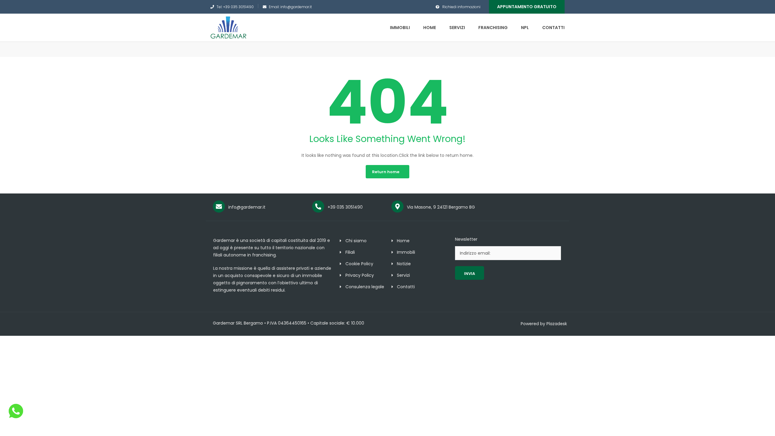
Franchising (493, 28)
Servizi (457, 28)
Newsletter (466, 239)
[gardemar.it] (228, 27)
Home (429, 28)
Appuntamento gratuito (526, 7)
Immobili (400, 28)
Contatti (553, 28)
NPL (525, 28)
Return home (385, 172)
